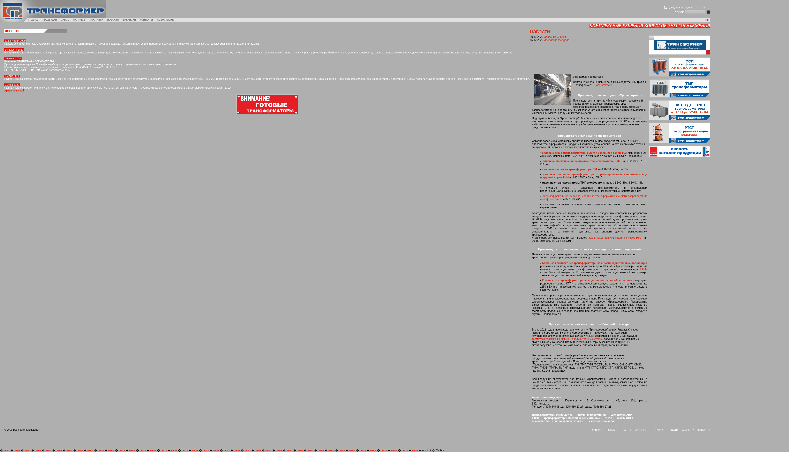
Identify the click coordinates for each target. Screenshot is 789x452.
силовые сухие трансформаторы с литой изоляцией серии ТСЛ (584, 152)
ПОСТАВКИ (96, 19)
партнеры (640, 430)
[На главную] (12, 20)
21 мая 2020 (12, 84)
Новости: (540, 31)
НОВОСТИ (113, 19)
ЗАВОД (65, 19)
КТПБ (643, 269)
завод (627, 430)
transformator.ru (604, 85)
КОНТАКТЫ (146, 19)
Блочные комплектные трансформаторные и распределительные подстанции (594, 263)
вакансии (687, 430)
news (6, 450)
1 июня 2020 (12, 76)
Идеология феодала (556, 40)
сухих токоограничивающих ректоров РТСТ (615, 237)
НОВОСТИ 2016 (165, 19)
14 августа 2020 (14, 49)
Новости (672, 430)
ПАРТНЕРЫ (79, 19)
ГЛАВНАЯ (33, 19)
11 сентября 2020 (15, 40)
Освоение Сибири (555, 36)
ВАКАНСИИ (129, 19)
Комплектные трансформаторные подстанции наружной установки (587, 280)
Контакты (703, 430)
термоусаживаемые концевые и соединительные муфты (567, 338)
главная (596, 430)
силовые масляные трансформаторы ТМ (569, 169)
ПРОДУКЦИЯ (50, 19)
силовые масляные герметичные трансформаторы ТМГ (582, 161)
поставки (656, 430)
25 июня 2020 (13, 58)
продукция (612, 430)
